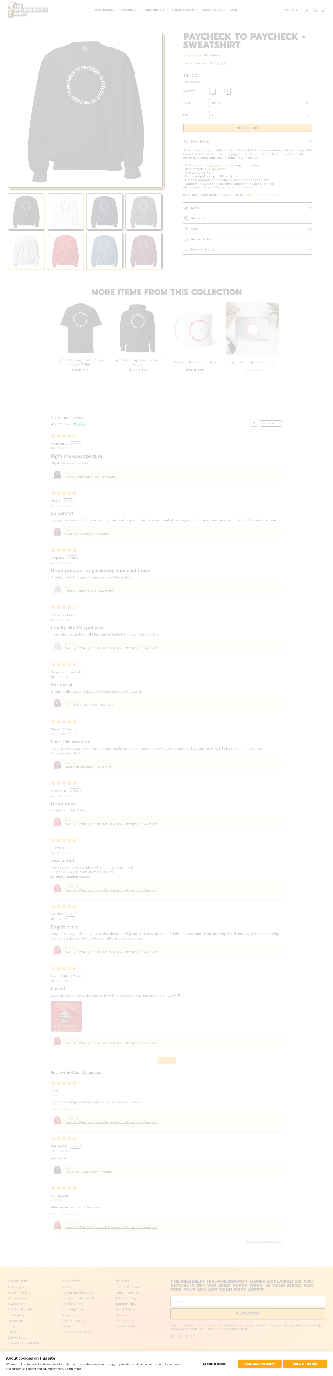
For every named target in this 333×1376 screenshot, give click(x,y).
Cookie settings (214, 1364)
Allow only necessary (259, 1364)
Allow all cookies (305, 1364)
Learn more (73, 1369)
